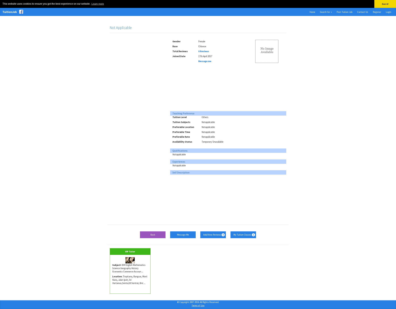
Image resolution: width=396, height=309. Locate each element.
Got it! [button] (385, 4)
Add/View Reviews (213, 234)
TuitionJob (9, 12)
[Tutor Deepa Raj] (130, 260)
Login (388, 12)
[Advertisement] (137, 82)
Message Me (183, 234)
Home (312, 12)
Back (152, 234)
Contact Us (362, 12)
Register (377, 12)
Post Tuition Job (345, 12)
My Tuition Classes (243, 234)
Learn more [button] (97, 4)
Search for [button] (325, 12)
